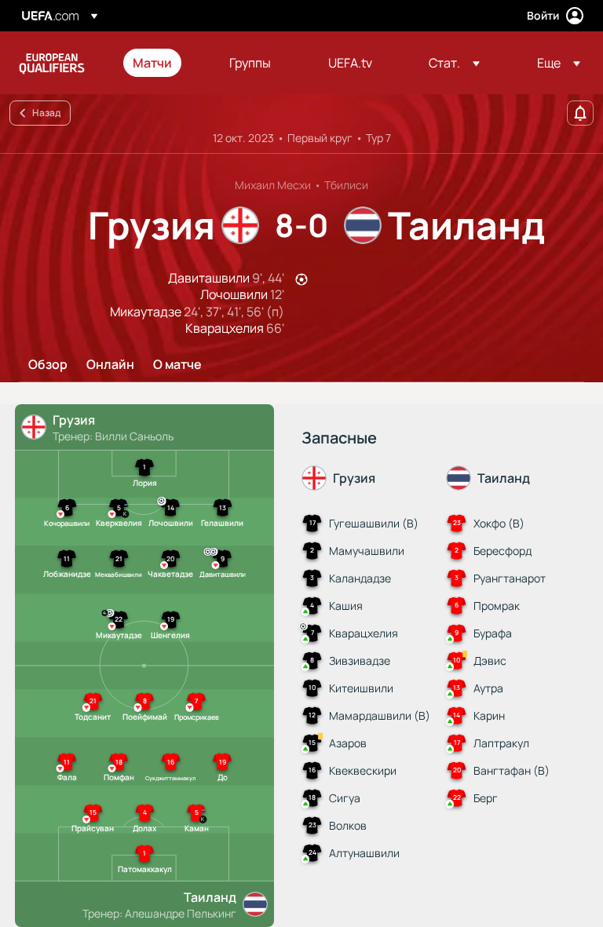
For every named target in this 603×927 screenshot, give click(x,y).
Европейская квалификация (52, 63)
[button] (454, 63)
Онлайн (110, 365)
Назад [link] (46, 112)
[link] (152, 63)
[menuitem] (161, 63)
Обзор (48, 365)
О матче (177, 365)
